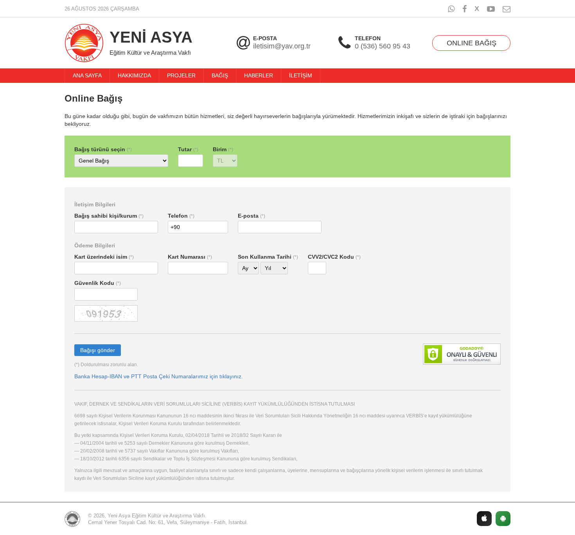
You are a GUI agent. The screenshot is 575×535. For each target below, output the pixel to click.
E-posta (248, 216)
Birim (219, 149)
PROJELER (181, 75)
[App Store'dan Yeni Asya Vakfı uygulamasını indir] (484, 518)
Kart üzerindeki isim (100, 257)
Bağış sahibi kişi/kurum (105, 216)
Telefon (178, 216)
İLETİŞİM (300, 75)
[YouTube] (491, 9)
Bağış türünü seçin (99, 149)
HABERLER (258, 75)
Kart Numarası (186, 257)
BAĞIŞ (220, 75)
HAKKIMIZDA (134, 75)
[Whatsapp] (451, 9)
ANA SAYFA (87, 75)
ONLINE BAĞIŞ (471, 43)
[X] (477, 8)
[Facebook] (464, 9)
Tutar (185, 149)
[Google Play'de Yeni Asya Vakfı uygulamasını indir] (503, 518)
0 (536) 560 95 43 (382, 46)
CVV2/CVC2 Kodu (331, 257)
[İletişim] (506, 9)
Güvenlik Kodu (94, 283)
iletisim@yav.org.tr (282, 46)
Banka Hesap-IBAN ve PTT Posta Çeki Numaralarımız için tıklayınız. (158, 376)
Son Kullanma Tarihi (264, 257)
